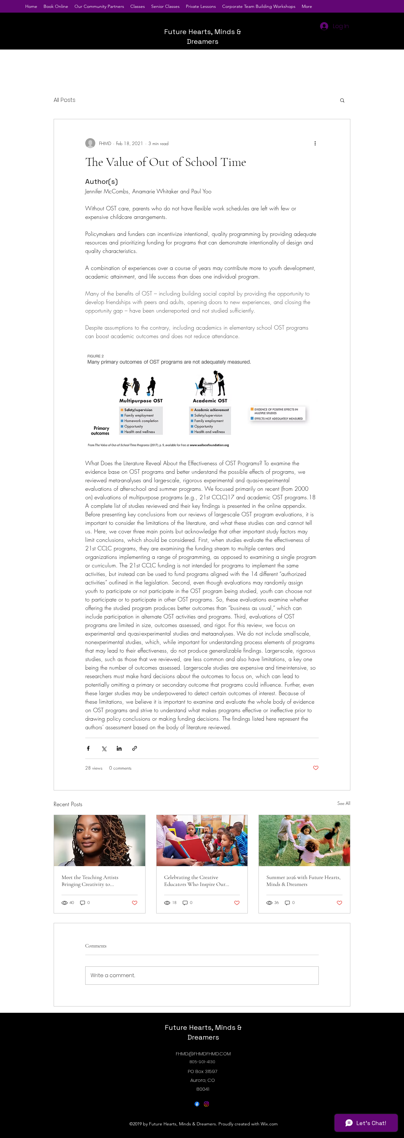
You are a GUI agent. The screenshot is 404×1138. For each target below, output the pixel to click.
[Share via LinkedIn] (119, 748)
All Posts (64, 100)
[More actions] (315, 143)
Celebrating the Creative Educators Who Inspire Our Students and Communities (194, 881)
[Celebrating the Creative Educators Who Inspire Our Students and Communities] (202, 840)
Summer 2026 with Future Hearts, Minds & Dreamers (303, 881)
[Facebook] (197, 1104)
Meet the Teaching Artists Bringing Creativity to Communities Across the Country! (99, 881)
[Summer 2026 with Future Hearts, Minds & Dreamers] (304, 840)
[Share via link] (135, 748)
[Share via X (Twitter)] (104, 748)
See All (343, 803)
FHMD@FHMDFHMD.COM (203, 1053)
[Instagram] (206, 1104)
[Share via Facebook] (88, 748)
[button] (342, 100)
